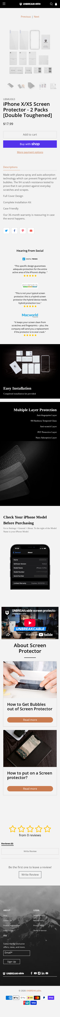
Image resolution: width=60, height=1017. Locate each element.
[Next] (51, 52)
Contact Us (7, 920)
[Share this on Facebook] (14, 230)
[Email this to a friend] (31, 230)
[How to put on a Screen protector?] (30, 748)
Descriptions (10, 167)
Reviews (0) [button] (7, 843)
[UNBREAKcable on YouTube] (35, 973)
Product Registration (11, 925)
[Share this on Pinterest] (23, 230)
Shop (5, 915)
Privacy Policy (38, 925)
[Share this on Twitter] (6, 230)
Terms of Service (39, 930)
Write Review (30, 874)
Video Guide (8, 930)
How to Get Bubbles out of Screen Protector (29, 706)
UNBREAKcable (33, 990)
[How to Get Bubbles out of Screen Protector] (30, 679)
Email (8, 952)
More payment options (30, 152)
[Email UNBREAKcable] (46, 973)
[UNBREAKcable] (30, 4)
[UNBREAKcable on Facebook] (31, 973)
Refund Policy (38, 920)
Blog (5, 935)
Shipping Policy (39, 915)
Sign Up (11, 961)
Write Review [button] (30, 851)
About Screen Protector (30, 648)
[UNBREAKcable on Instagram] (39, 973)
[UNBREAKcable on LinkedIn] (43, 973)
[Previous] (8, 52)
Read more (30, 720)
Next (36, 16)
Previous (26, 16)
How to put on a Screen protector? (29, 775)
